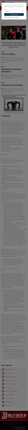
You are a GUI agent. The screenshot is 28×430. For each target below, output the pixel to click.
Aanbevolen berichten (10, 380)
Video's (7, 405)
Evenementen (8, 373)
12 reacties (10, 23)
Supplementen (4, 23)
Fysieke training (9, 394)
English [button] (8, 11)
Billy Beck (3, 137)
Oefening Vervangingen (11, 376)
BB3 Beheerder (6, 22)
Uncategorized (9, 402)
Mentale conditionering (11, 391)
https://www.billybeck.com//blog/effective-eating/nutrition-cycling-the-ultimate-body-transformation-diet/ (11, 149)
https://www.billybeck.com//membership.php (14, 310)
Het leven (8, 387)
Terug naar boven (14, 427)
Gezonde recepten (10, 384)
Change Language (14, 14)
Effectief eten (19, 22)
